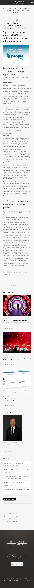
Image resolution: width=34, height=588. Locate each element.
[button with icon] (13, 564)
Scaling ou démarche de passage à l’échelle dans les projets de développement (14, 483)
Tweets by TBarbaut (8, 507)
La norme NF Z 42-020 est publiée (16, 204)
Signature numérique (22, 273)
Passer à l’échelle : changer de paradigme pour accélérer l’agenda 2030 (16, 490)
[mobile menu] (31, 2)
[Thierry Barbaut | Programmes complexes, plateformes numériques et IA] (17, 2)
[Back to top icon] (30, 584)
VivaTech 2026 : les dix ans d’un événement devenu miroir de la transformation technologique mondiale (17, 322)
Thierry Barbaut (7, 451)
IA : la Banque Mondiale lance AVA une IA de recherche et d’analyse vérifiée (16, 400)
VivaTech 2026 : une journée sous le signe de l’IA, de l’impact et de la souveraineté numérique (17, 359)
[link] (17, 543)
